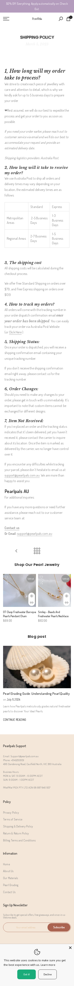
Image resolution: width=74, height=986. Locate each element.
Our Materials (10, 878)
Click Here (15, 332)
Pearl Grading (10, 885)
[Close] (70, 948)
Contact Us (9, 892)
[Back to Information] (37, 551)
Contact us (12, 528)
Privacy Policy (11, 812)
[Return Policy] (16, 551)
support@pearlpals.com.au (22, 475)
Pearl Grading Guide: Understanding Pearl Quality (36, 694)
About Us (8, 871)
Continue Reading (14, 719)
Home (6, 864)
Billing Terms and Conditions (19, 840)
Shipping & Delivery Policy (18, 826)
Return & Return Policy (16, 833)
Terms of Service (12, 819)
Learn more (48, 965)
